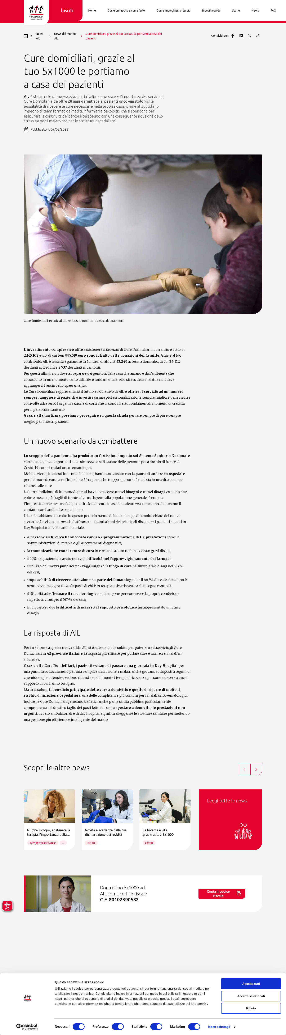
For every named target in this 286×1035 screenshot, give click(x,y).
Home (92, 10)
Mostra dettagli (219, 1026)
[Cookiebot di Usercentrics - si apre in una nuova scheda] (27, 1027)
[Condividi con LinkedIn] (241, 35)
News (255, 10)
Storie (236, 10)
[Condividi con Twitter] (249, 35)
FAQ (273, 10)
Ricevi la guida (211, 10)
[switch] (118, 1026)
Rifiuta (251, 1008)
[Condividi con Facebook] (233, 35)
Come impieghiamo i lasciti (174, 10)
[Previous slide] (244, 769)
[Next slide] (256, 769)
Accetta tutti (251, 983)
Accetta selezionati (251, 996)
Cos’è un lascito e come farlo (126, 10)
